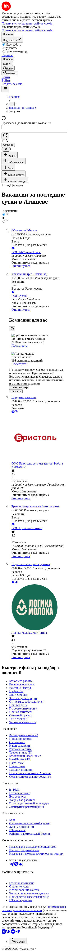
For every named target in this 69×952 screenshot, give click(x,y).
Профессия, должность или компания (26, 123)
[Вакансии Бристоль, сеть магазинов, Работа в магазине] (38, 438)
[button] (6, 77)
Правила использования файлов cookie (27, 30)
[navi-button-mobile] (5, 89)
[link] (8, 68)
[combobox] (19, 127)
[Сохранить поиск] (5, 136)
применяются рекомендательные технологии (34, 908)
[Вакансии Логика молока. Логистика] (38, 607)
